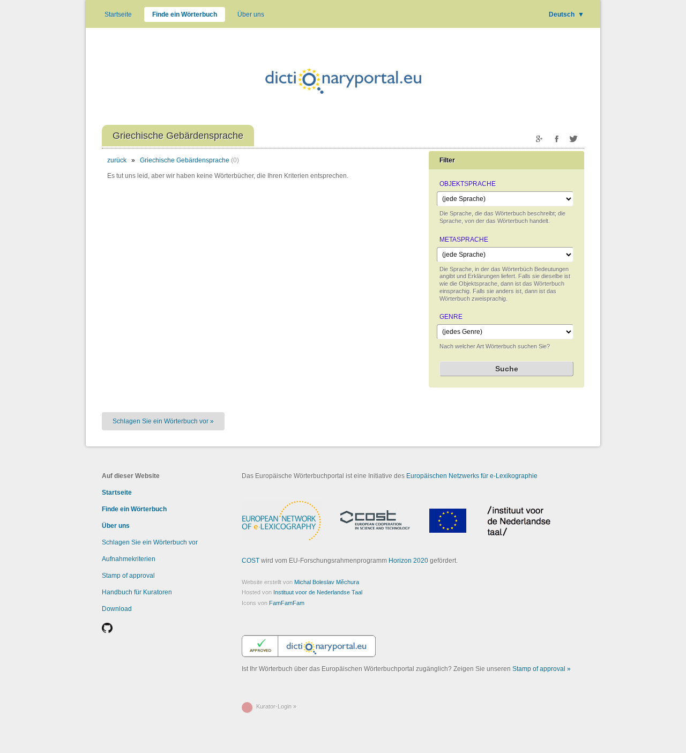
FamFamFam (286, 603)
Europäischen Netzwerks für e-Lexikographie (472, 476)
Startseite (118, 14)
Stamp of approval (128, 575)
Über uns (250, 14)
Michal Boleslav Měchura (326, 582)
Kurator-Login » (276, 706)
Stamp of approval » (541, 669)
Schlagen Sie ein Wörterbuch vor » (163, 421)
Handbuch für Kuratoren (137, 592)
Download (117, 609)
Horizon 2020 (408, 560)
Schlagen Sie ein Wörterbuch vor (150, 542)
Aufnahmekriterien (128, 559)
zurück (116, 160)
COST (250, 560)
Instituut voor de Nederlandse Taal (317, 592)
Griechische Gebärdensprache (184, 160)
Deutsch (566, 14)
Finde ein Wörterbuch (184, 14)
